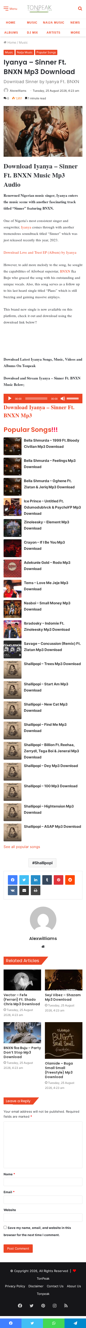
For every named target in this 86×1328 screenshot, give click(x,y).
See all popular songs (22, 846)
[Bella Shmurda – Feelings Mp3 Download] (13, 466)
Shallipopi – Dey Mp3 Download (51, 765)
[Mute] (62, 398)
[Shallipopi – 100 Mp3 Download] (13, 792)
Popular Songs (46, 52)
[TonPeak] (40, 8)
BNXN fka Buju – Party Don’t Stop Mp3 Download (22, 1052)
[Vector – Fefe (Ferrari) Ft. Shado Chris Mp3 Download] (22, 980)
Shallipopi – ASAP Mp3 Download (52, 826)
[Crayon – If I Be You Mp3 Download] (13, 548)
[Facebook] (12, 880)
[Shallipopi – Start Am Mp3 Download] (13, 690)
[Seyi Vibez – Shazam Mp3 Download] (63, 980)
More (75, 32)
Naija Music (53, 22)
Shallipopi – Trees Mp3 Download (52, 663)
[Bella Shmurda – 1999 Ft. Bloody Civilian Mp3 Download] (13, 446)
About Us (74, 1286)
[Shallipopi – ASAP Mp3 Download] (13, 832)
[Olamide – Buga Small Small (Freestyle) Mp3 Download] (63, 1040)
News (75, 22)
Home (11, 22)
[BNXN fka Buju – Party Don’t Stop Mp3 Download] (22, 1032)
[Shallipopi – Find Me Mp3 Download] (13, 730)
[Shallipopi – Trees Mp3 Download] (13, 670)
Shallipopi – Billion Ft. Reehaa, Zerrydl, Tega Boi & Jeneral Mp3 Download (51, 750)
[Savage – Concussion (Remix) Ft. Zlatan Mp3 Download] (13, 649)
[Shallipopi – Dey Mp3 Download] (13, 772)
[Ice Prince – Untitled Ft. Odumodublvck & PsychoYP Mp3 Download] (13, 507)
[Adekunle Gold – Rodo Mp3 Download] (13, 568)
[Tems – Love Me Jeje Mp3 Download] (13, 589)
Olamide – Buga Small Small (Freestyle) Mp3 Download (59, 1070)
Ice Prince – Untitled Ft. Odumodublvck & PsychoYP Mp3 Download (52, 507)
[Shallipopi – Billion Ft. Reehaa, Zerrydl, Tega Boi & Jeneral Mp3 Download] (13, 751)
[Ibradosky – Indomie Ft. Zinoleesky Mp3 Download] (13, 629)
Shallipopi (44, 862)
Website (10, 1210)
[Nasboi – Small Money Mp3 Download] (13, 609)
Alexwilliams (18, 90)
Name (9, 1174)
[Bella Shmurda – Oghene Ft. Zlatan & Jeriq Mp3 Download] (13, 487)
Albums (11, 32)
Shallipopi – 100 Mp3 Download (51, 786)
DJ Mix (32, 32)
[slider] (73, 398)
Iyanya (26, 227)
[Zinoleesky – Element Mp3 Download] (13, 528)
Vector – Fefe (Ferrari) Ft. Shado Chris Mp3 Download (22, 999)
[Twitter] (24, 880)
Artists (53, 32)
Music (32, 22)
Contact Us (55, 1286)
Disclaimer (35, 1286)
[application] (43, 398)
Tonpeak (43, 1294)
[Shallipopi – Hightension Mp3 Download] (13, 812)
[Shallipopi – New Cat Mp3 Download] (13, 710)
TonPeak (43, 1278)
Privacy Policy (15, 1286)
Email (9, 1192)
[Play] (9, 398)
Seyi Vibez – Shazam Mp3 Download (63, 997)
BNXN (65, 271)
